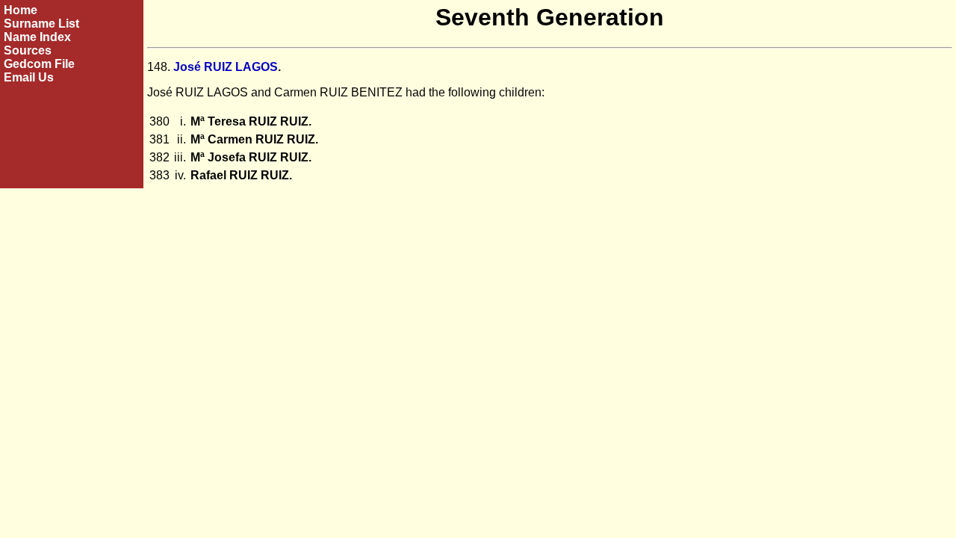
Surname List (41, 23)
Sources (28, 50)
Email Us (29, 77)
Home (20, 10)
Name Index (37, 37)
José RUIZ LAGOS (225, 67)
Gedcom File (39, 64)
